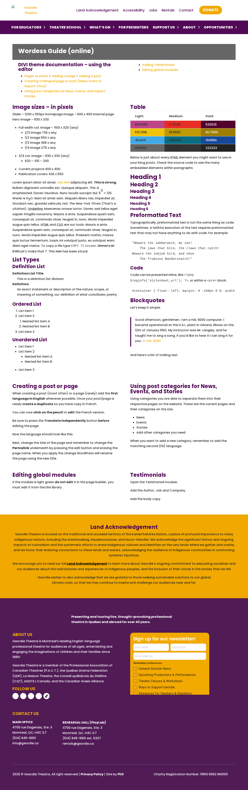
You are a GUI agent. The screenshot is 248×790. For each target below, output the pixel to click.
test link (63, 182)
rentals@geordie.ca (78, 743)
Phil (121, 774)
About (189, 28)
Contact (186, 10)
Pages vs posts (36, 76)
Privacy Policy (92, 774)
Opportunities (218, 28)
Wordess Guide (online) (58, 50)
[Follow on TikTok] (46, 696)
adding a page (63, 76)
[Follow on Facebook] (15, 696)
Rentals (168, 10)
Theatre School (65, 28)
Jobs (153, 10)
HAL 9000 (153, 341)
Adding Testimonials (158, 65)
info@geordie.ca (25, 743)
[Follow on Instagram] (23, 696)
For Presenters (133, 28)
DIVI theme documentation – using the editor (64, 66)
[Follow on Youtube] (31, 696)
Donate (210, 10)
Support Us (164, 28)
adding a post (90, 76)
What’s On (100, 28)
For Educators (26, 28)
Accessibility (134, 10)
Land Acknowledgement (97, 10)
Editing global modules (160, 70)
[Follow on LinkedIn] (39, 696)
